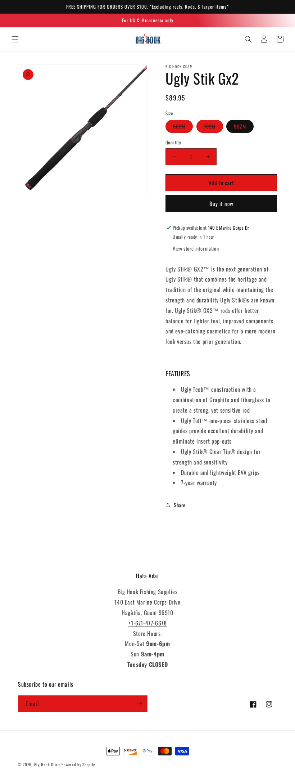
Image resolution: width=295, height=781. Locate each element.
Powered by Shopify (78, 764)
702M (213, 127)
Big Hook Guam (47, 764)
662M (183, 127)
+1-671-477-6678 (147, 623)
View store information (196, 248)
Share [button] (180, 505)
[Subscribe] (139, 703)
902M (240, 126)
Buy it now (221, 203)
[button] (15, 39)
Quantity (173, 142)
